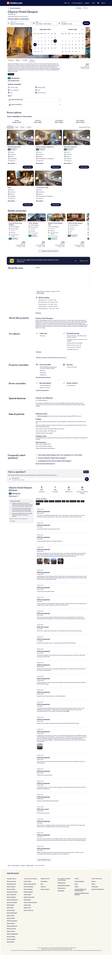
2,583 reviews (12, 496)
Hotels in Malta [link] (27, 894)
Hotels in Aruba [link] (27, 881)
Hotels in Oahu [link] (27, 907)
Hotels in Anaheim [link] (11, 939)
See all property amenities (43, 377)
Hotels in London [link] (11, 931)
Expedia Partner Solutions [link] (64, 885)
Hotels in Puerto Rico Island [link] (30, 902)
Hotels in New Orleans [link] (12, 891)
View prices (27, 167)
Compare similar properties (49, 251)
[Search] (87, 479)
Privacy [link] (76, 884)
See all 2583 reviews (44, 860)
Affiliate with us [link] (61, 882)
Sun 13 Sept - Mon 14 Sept (43, 24)
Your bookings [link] (44, 881)
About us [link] (94, 881)
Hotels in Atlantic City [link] (12, 926)
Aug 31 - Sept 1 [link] (38, 122)
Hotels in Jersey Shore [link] (29, 897)
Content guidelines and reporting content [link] (80, 890)
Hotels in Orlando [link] (11, 889)
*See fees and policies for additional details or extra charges (50, 357)
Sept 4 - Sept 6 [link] (59, 122)
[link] (86, 8)
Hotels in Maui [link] (27, 899)
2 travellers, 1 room (66, 24)
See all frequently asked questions (45, 463)
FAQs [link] (42, 884)
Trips (93, 3)
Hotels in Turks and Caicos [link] (30, 884)
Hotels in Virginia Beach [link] (12, 933)
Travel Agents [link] (61, 890)
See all (9, 95)
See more (38, 313)
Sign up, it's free (84, 260)
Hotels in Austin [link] (10, 915)
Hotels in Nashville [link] (11, 897)
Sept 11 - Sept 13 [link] (80, 122)
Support (87, 3)
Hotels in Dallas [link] (10, 941)
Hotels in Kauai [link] (27, 905)
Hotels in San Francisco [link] (12, 899)
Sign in (103, 3)
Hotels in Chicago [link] (11, 886)
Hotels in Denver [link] (11, 910)
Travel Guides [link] (95, 886)
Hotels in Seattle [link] (11, 936)
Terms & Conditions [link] (79, 881)
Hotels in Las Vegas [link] (11, 881)
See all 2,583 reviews (13, 80)
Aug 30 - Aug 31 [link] (16, 122)
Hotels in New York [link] (11, 884)
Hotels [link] (9, 865)
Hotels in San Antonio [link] (12, 920)
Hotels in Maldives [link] (28, 889)
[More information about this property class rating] (14, 14)
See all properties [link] (15, 8)
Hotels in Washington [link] (12, 912)
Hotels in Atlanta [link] (11, 918)
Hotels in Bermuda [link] (28, 891)
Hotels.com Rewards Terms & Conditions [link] (82, 894)
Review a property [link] (45, 889)
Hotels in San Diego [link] (11, 894)
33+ (86, 56)
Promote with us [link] (62, 888)
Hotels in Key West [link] (11, 928)
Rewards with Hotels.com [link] (98, 889)
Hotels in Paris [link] (10, 907)
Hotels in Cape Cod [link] (28, 910)
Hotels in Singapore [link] (28, 886)
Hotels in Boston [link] (11, 923)
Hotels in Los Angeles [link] (12, 902)
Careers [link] (93, 884)
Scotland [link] (23, 865)
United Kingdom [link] (16, 865)
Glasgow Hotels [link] (29, 865)
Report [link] (13, 521)
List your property (77, 3)
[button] (38, 37)
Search (86, 23)
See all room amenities (42, 390)
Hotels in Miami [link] (10, 905)
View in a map (40, 293)
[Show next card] (89, 230)
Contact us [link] (43, 886)
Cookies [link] (76, 886)
